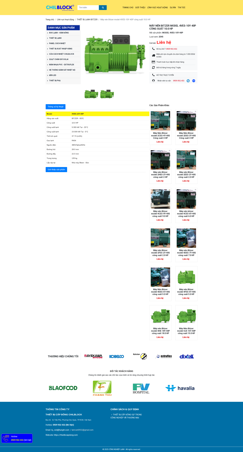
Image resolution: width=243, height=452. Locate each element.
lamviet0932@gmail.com (82, 430)
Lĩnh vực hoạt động (157, 7)
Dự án (173, 7)
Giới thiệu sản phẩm (56, 169)
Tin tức (181, 7)
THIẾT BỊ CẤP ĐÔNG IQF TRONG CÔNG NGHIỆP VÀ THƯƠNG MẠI (126, 416)
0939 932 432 (17, 440)
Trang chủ (128, 7)
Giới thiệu (140, 7)
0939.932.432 (178, 81)
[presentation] (87, 54)
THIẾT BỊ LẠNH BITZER (87, 19)
